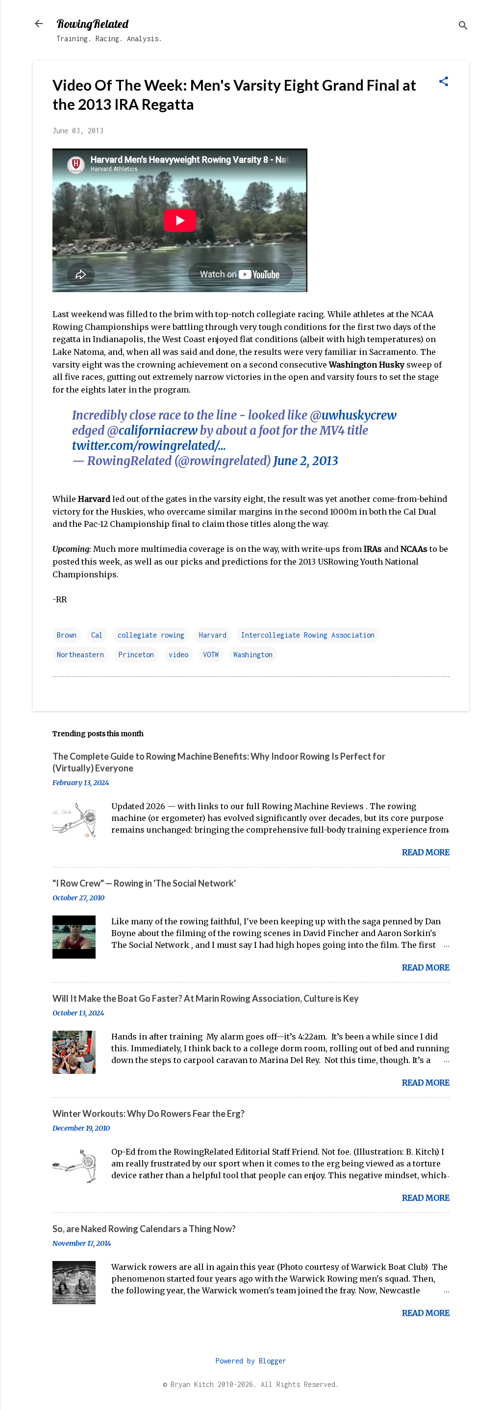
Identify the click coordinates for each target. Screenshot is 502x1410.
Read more (426, 852)
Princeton (136, 654)
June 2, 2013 (306, 461)
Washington (253, 654)
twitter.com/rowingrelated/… (149, 445)
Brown (66, 635)
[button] (444, 82)
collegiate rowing (151, 635)
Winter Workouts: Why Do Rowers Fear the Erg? (148, 1113)
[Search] (463, 27)
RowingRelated (92, 23)
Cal (97, 635)
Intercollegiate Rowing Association (308, 635)
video (178, 654)
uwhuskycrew (359, 415)
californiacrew (158, 430)
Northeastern (80, 654)
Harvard (212, 635)
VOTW (211, 654)
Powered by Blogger (251, 1361)
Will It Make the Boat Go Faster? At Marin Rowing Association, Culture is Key (205, 998)
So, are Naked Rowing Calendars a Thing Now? (144, 1228)
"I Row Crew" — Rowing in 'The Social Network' (144, 883)
